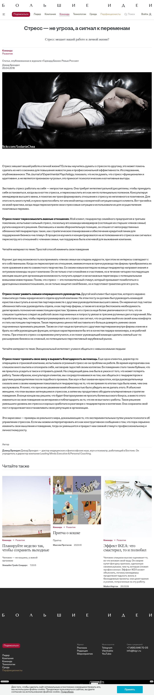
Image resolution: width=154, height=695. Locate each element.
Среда (93, 14)
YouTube (106, 654)
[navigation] (66, 14)
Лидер (37, 14)
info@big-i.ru (134, 651)
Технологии (79, 14)
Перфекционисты (110, 14)
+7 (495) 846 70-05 (137, 648)
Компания (50, 14)
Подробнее (67, 692)
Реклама (82, 648)
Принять (130, 689)
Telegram (107, 648)
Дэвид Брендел (11, 65)
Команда (64, 14)
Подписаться (21, 14)
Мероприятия (85, 654)
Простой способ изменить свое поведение (62, 249)
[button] (129, 14)
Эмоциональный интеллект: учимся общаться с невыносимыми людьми (80, 349)
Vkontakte (107, 651)
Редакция (82, 651)
